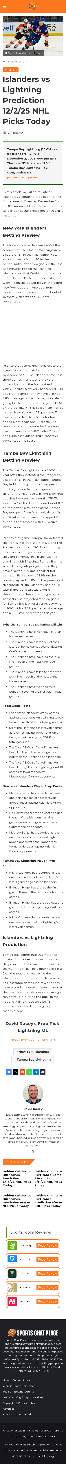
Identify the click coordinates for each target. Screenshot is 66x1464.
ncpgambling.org (43, 1456)
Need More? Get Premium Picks (33, 1039)
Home (9, 61)
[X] (15, 1072)
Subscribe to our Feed (17, 1414)
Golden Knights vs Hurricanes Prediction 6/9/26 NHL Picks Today (17, 1201)
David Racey (14, 132)
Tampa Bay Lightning (34, 1059)
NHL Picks (21, 61)
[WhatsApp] (29, 1072)
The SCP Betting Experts (18, 1391)
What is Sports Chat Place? (19, 1385)
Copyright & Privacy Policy (19, 1403)
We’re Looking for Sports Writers (23, 1397)
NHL (6, 201)
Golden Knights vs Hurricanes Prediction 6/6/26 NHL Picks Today (48, 1201)
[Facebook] (9, 1072)
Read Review (47, 1245)
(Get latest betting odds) (22, 177)
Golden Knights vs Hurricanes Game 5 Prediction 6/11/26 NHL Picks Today (48, 1178)
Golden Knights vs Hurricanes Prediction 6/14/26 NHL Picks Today (17, 1178)
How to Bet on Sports (16, 1380)
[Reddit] (22, 1072)
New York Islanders (34, 1051)
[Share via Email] (42, 1072)
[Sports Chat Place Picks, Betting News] (33, 6)
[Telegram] (36, 1072)
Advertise (8, 1408)
